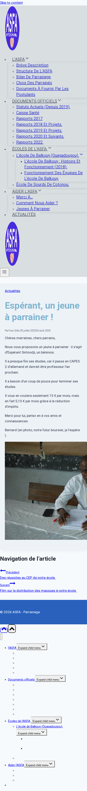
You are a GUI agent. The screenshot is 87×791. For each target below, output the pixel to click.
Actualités (24, 214)
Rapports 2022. (29, 142)
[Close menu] (1, 636)
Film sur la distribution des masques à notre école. (38, 587)
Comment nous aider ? (37, 202)
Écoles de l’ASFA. (19, 721)
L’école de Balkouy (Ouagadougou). (39, 726)
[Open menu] (4, 272)
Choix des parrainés (34, 82)
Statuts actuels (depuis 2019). (43, 106)
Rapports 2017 (29, 118)
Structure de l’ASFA (34, 71)
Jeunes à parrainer (33, 208)
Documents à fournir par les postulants (42, 91)
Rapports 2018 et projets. (39, 124)
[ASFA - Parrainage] (12, 50)
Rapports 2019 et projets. (39, 130)
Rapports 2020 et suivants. (40, 136)
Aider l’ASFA (16, 765)
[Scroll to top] (4, 630)
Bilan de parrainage (33, 76)
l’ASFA (12, 648)
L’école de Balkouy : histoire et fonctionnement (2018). (52, 164)
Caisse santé (27, 112)
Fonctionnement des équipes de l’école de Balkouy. (53, 175)
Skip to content (11, 3)
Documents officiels (21, 679)
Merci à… (24, 197)
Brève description (32, 65)
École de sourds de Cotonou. (42, 184)
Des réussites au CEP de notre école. (28, 575)
